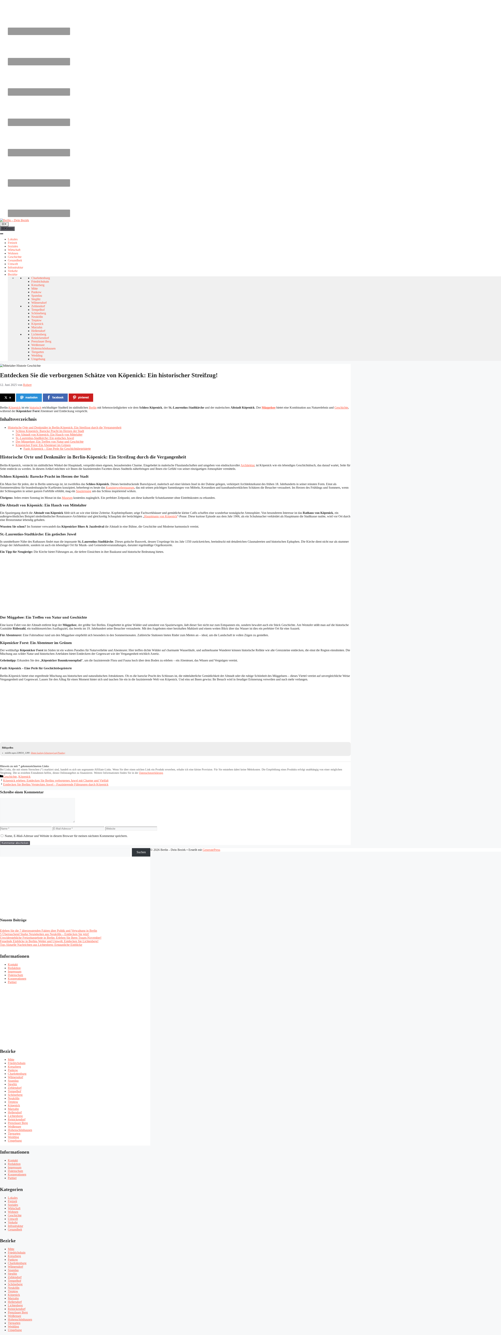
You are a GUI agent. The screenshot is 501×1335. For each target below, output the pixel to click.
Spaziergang (83, 491)
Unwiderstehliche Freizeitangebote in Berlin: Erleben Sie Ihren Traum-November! (50, 937)
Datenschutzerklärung (151, 772)
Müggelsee (269, 407)
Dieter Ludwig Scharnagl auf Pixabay (48, 753)
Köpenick (37, 323)
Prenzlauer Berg (41, 341)
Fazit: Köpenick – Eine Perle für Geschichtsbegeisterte (57, 448)
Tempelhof (38, 309)
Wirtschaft (14, 249)
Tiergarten (37, 352)
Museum (67, 497)
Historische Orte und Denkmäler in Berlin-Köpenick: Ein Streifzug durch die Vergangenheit (64, 427)
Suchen (141, 852)
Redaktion (14, 968)
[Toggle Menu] (1, 233)
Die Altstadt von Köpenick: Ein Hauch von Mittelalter (49, 434)
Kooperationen (17, 978)
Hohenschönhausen (43, 348)
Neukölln (37, 316)
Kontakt (13, 964)
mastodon (31, 397)
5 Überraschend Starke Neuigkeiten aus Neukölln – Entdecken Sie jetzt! (44, 934)
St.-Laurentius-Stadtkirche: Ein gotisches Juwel (45, 438)
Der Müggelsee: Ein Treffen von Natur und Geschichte (50, 441)
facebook (57, 397)
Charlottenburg (40, 278)
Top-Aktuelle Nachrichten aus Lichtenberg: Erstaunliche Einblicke (41, 944)
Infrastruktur (15, 267)
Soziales (13, 246)
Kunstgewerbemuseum (120, 487)
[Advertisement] (117, 584)
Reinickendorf (40, 338)
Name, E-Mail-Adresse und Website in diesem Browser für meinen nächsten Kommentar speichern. (66, 836)
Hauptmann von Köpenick (160, 516)
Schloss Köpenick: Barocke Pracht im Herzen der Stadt (50, 431)
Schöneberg (38, 313)
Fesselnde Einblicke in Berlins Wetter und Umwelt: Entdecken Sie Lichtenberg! (49, 941)
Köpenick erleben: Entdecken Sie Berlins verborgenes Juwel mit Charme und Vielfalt (55, 780)
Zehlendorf (38, 306)
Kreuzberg (37, 285)
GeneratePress (211, 849)
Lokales (13, 239)
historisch (35, 407)
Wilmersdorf (39, 302)
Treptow (36, 320)
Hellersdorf (38, 330)
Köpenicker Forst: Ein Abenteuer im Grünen (43, 445)
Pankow (36, 292)
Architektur (247, 465)
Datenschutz (15, 975)
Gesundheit (15, 260)
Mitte (34, 288)
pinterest (83, 397)
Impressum (14, 971)
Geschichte (15, 257)
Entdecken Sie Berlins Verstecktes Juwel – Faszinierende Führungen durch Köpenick (55, 784)
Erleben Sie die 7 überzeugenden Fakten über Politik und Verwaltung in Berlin (48, 930)
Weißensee (38, 345)
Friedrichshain (40, 281)
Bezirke (12, 274)
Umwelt (13, 264)
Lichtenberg (38, 334)
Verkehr (13, 271)
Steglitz (36, 299)
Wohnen (13, 253)
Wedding (36, 355)
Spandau (36, 295)
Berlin (92, 407)
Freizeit (12, 242)
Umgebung (38, 359)
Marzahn (36, 327)
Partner (12, 982)
